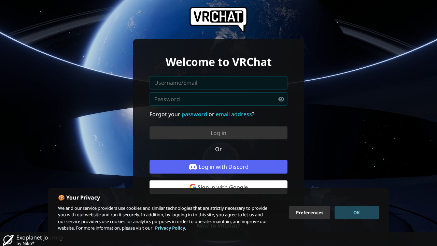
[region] (218, 214)
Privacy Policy (170, 228)
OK (356, 212)
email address (234, 114)
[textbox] (218, 99)
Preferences (309, 212)
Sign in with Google (223, 187)
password (194, 114)
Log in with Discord (224, 166)
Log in (218, 133)
